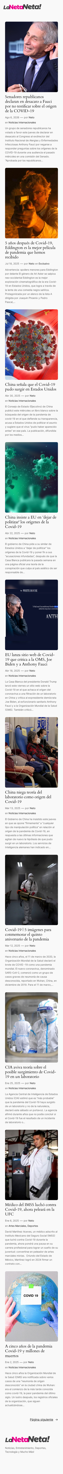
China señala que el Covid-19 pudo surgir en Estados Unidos (30, 387)
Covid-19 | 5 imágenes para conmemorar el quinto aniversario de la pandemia (28, 935)
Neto (31, 117)
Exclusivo (44, 263)
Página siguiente (44, 1419)
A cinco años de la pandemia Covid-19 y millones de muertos (28, 1351)
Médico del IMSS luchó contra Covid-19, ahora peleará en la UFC (30, 1210)
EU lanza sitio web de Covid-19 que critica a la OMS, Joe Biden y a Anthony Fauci (30, 660)
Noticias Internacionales (22, 122)
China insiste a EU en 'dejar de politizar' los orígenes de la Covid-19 (30, 522)
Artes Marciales (17, 1225)
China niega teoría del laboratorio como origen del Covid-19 (28, 797)
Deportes (32, 1225)
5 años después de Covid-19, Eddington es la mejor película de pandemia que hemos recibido (30, 250)
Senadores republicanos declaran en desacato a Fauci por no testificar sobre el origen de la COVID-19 (31, 104)
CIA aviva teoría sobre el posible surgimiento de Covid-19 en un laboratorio (30, 1072)
